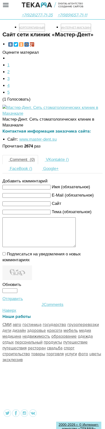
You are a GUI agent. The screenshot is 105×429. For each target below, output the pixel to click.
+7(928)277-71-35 (37, 15)
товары (38, 353)
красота (54, 330)
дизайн (19, 330)
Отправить (12, 298)
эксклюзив (12, 359)
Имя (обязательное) (71, 187)
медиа (85, 330)
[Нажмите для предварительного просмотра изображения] (52, 113)
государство (54, 324)
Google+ (50, 168)
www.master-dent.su (38, 139)
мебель (70, 330)
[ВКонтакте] (10, 44)
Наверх (9, 310)
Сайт (56, 203)
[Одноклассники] (21, 44)
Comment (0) (22, 159)
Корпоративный (32, 28)
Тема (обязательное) (72, 211)
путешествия (14, 348)
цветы (95, 353)
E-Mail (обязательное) (73, 195)
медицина (11, 336)
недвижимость (36, 336)
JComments (52, 304)
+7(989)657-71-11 (72, 15)
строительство (16, 353)
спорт (69, 348)
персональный (28, 342)
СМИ (6, 324)
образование (64, 336)
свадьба (55, 348)
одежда (85, 336)
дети (6, 330)
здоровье (36, 330)
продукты (53, 342)
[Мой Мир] (26, 44)
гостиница (32, 324)
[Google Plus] (32, 44)
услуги (71, 353)
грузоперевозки (83, 324)
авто (17, 324)
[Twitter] (16, 44)
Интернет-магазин (76, 28)
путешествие (75, 342)
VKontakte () (57, 159)
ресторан (37, 348)
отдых (8, 342)
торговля (55, 353)
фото (83, 353)
